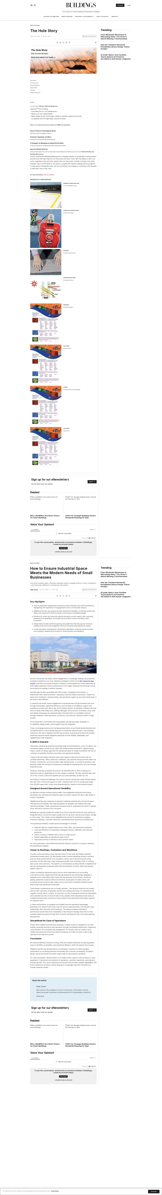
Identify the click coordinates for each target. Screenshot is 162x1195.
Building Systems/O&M (51, 16)
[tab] (35, 529)
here (35, 125)
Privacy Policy (55, 1191)
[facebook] (57, 42)
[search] (34, 5)
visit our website (49, 174)
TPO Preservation (34, 82)
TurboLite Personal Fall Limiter (71, 210)
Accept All (153, 1191)
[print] (96, 42)
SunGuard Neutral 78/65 (69, 277)
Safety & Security (103, 16)
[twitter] (63, 42)
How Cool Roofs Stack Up (39, 149)
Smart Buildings (67, 16)
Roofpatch (66, 250)
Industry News (35, 25)
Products (115, 16)
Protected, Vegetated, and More (40, 137)
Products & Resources (35, 92)
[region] (63, 534)
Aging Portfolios (33, 87)
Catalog (65, 387)
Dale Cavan (34, 589)
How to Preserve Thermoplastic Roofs (43, 131)
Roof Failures (33, 80)
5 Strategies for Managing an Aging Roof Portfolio (47, 143)
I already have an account (63, 551)
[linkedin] (60, 42)
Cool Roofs (32, 90)
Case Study (66, 346)
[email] (69, 42)
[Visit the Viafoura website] (92, 538)
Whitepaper (66, 304)
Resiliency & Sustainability (84, 16)
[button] (31, 5)
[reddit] (66, 42)
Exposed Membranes (35, 85)
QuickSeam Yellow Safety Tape (71, 183)
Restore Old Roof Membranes (49, 106)
